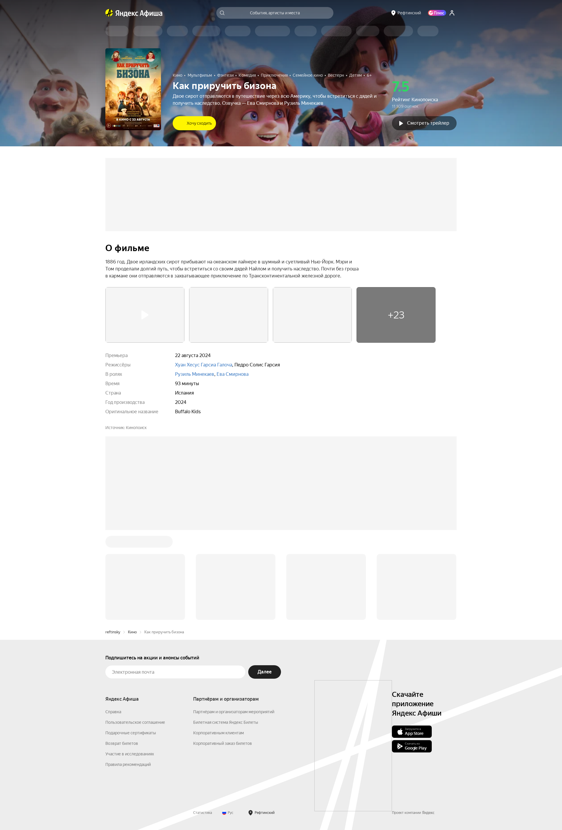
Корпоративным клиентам (218, 732)
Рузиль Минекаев (194, 374)
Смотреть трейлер (428, 123)
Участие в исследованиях (129, 754)
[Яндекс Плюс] (437, 13)
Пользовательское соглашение (135, 722)
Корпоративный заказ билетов (222, 743)
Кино (132, 632)
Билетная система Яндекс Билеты (225, 722)
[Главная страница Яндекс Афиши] (109, 13)
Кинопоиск (136, 427)
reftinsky (112, 632)
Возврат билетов (121, 743)
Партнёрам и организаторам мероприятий (233, 711)
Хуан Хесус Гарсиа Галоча (203, 365)
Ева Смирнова (233, 374)
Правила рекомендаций (128, 764)
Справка (113, 711)
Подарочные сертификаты (130, 732)
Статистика (202, 813)
